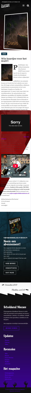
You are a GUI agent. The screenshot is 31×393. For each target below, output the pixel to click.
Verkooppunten (11, 268)
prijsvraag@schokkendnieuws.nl (19, 193)
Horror (7, 355)
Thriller (7, 361)
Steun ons (8, 377)
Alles (6, 353)
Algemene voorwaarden (14, 391)
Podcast (7, 342)
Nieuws (7, 340)
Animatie (7, 363)
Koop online (10, 273)
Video (6, 344)
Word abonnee (11, 263)
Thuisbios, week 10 (18, 290)
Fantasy (7, 359)
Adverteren (8, 379)
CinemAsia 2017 (11, 285)
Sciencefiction (9, 357)
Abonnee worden (11, 328)
